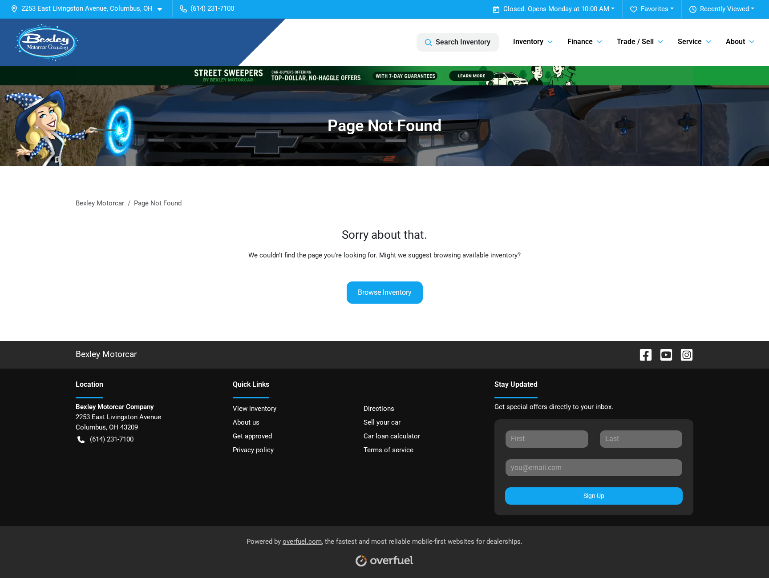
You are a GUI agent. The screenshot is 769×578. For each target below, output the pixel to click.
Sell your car (382, 422)
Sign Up (593, 495)
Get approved (252, 436)
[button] (90, 8)
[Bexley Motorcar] (47, 42)
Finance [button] (580, 41)
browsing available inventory (475, 255)
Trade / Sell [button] (635, 41)
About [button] (735, 41)
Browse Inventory (385, 292)
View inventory (254, 409)
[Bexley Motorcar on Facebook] (642, 354)
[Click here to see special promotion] (384, 75)
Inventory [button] (528, 41)
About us (246, 422)
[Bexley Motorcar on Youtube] (662, 354)
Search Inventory (463, 42)
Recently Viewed (724, 9)
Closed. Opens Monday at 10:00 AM (556, 9)
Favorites (654, 9)
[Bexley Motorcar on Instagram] (683, 354)
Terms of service (388, 450)
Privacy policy (253, 450)
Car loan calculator (392, 436)
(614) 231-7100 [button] (212, 8)
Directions (379, 409)
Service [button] (690, 41)
